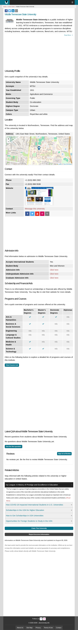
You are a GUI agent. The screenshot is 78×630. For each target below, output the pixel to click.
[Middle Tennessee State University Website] (39, 205)
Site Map (29, 627)
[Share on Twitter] (9, 10)
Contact (58, 627)
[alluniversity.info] (6, 2)
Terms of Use (48, 627)
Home (4, 6)
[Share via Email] (16, 10)
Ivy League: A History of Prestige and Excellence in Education (32, 485)
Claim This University (39, 528)
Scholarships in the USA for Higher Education (25, 510)
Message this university (35, 209)
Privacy (38, 627)
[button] (39, 148)
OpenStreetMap (68, 164)
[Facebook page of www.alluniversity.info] (41, 618)
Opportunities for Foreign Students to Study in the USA (29, 521)
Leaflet (60, 164)
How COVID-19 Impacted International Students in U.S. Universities (34, 505)
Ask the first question (13, 446)
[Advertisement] (39, 52)
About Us (20, 627)
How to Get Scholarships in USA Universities (24, 516)
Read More (67, 35)
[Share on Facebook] (6, 10)
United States (11, 6)
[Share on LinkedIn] (13, 10)
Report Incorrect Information (39, 534)
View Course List (12, 365)
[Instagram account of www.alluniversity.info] (44, 618)
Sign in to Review (64, 453)
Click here (54, 270)
